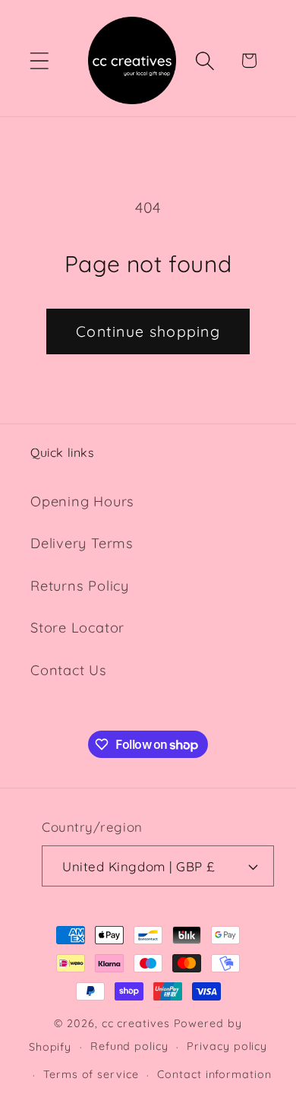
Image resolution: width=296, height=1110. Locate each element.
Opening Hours (82, 501)
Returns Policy (79, 586)
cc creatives (136, 1023)
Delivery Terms (82, 543)
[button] (39, 60)
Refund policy (129, 1046)
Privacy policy (227, 1046)
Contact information (214, 1074)
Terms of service (91, 1074)
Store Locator (77, 627)
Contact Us (68, 670)
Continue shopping (148, 331)
